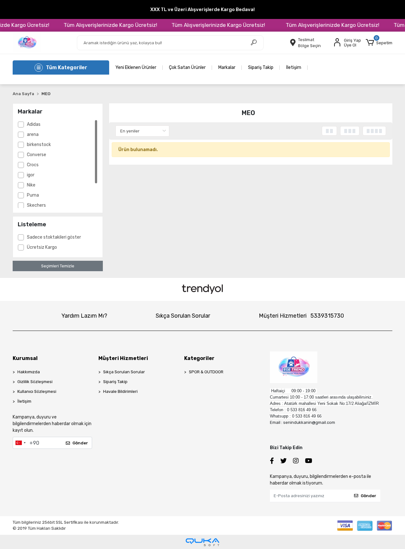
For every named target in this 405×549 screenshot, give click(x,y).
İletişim (293, 67)
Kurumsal (25, 358)
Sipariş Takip (260, 67)
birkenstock (39, 144)
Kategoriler (199, 358)
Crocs (33, 165)
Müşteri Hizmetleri (301, 315)
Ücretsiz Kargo (42, 247)
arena (33, 134)
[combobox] (20, 442)
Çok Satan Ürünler (187, 67)
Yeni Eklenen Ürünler (135, 67)
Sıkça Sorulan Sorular (183, 315)
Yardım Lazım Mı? (84, 315)
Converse (36, 154)
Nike (31, 185)
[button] (379, 42)
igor (30, 175)
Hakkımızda (28, 371)
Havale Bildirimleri (120, 391)
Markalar (226, 67)
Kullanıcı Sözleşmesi (36, 391)
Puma (33, 195)
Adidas (33, 124)
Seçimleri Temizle (57, 266)
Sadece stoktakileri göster (54, 237)
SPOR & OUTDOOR (206, 371)
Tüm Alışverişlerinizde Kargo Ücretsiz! (105, 25)
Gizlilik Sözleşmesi (35, 381)
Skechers (36, 205)
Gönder (80, 443)
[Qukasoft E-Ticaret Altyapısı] (202, 542)
